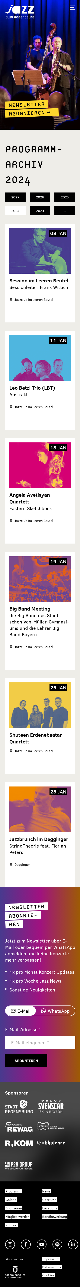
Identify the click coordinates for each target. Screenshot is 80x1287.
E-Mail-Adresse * (23, 1029)
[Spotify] (57, 1244)
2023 (40, 210)
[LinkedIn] (73, 1244)
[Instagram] (10, 1244)
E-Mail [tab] (24, 1011)
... (64, 210)
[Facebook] (26, 1244)
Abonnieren (26, 1060)
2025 (65, 197)
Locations (49, 1208)
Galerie (11, 1199)
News (46, 1191)
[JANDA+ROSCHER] (15, 1272)
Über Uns (49, 1199)
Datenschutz (51, 1267)
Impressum (50, 1259)
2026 (40, 197)
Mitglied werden (17, 1216)
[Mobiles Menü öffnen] (72, 7)
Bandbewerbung (54, 1216)
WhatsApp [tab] (59, 1011)
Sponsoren (14, 1208)
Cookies (48, 1275)
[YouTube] (42, 1244)
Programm (13, 1191)
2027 (15, 197)
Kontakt (12, 1225)
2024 (15, 210)
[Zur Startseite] (20, 11)
